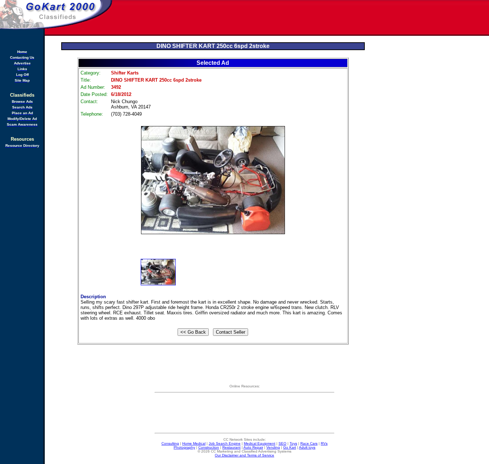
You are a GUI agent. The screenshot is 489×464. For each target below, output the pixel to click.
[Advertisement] (301, 18)
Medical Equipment (259, 443)
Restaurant (231, 447)
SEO (282, 443)
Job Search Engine (225, 443)
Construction (208, 447)
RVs (324, 443)
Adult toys (307, 447)
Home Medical (193, 443)
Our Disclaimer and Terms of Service (244, 455)
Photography (184, 447)
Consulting (170, 443)
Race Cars (309, 443)
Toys (293, 443)
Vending (273, 447)
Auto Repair (253, 447)
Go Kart (289, 447)
